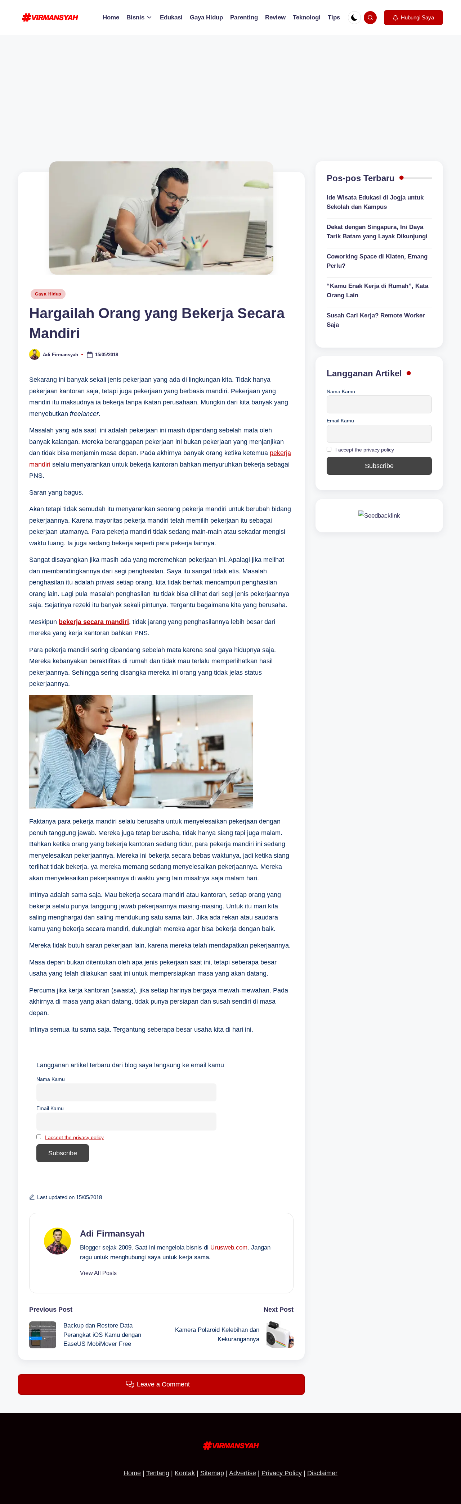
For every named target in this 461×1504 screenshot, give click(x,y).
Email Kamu (50, 1108)
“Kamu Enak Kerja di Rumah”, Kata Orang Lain (377, 291)
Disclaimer (322, 1473)
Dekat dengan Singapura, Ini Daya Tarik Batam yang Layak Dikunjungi (377, 232)
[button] (413, 17)
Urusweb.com (228, 1247)
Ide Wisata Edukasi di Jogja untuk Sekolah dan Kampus (375, 202)
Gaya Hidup (48, 294)
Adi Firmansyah (112, 1233)
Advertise (242, 1473)
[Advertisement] (230, 89)
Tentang (157, 1473)
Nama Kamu (50, 1079)
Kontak (185, 1473)
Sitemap (212, 1473)
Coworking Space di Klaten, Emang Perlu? (377, 261)
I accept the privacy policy (74, 1137)
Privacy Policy (281, 1473)
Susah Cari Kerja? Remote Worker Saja (376, 320)
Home (132, 1473)
